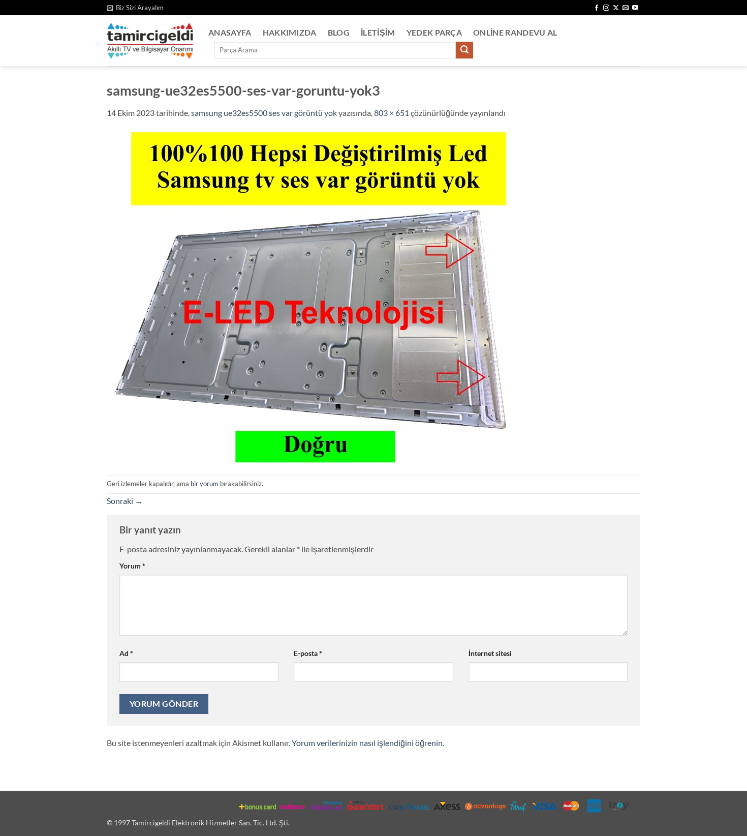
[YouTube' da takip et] (635, 8)
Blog (339, 32)
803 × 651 (391, 112)
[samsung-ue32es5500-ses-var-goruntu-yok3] (311, 296)
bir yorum (205, 484)
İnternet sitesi (490, 653)
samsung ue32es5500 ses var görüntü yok (264, 112)
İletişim (378, 32)
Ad (126, 653)
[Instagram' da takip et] (606, 8)
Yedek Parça (434, 32)
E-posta (308, 653)
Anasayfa (230, 32)
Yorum (132, 565)
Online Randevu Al (515, 32)
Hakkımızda (290, 32)
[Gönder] (464, 50)
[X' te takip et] (616, 8)
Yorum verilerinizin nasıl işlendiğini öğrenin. (368, 743)
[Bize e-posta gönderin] (625, 8)
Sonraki (125, 500)
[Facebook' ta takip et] (597, 8)
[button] (135, 7)
